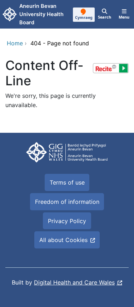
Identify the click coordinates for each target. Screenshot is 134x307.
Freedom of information (67, 201)
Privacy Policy (67, 221)
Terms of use (67, 182)
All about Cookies (63, 239)
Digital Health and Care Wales (74, 282)
